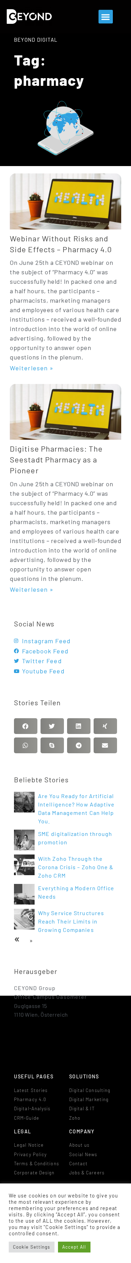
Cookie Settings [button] (31, 1247)
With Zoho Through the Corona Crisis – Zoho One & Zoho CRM (76, 867)
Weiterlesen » (31, 368)
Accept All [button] (74, 1247)
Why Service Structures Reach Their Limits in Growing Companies (71, 921)
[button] (105, 16)
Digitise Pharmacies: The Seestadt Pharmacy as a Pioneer (56, 459)
